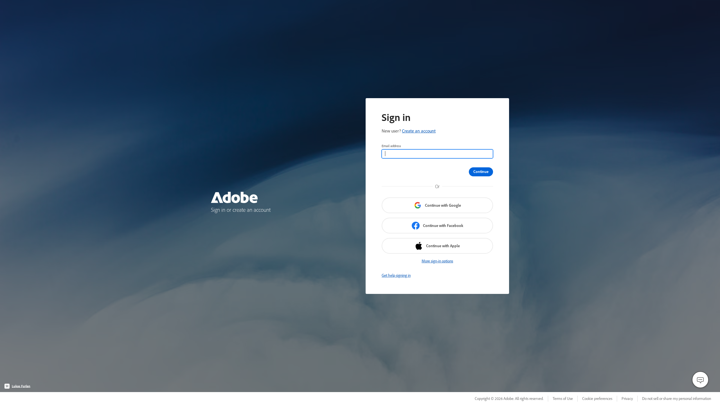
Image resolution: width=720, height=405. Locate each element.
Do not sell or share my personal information (676, 398)
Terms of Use (563, 398)
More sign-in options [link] (437, 261)
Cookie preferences (597, 398)
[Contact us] (700, 379)
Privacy (627, 398)
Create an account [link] (419, 131)
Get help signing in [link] (396, 275)
